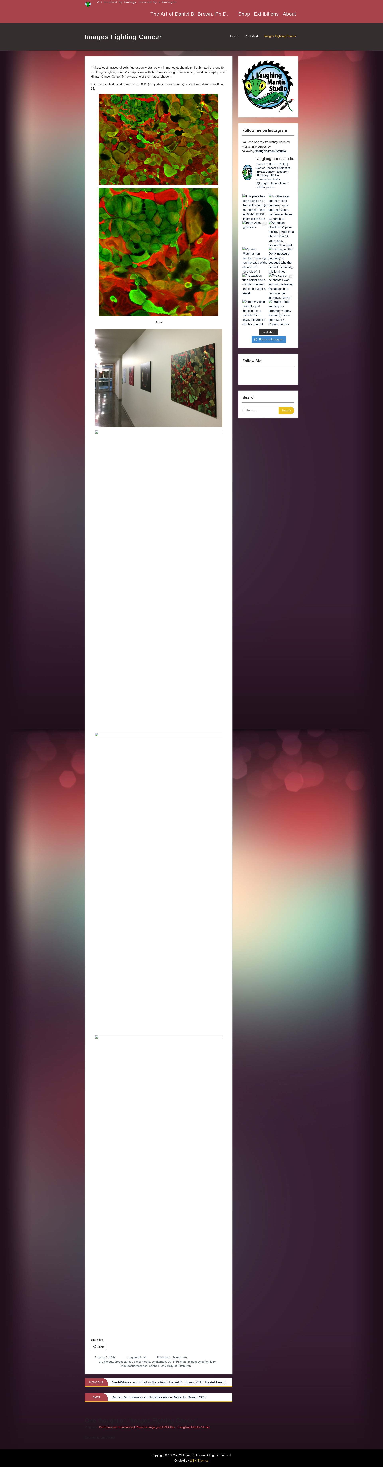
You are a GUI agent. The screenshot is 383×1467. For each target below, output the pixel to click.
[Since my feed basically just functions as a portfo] (255, 312)
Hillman (181, 1361)
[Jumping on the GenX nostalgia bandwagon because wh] (281, 260)
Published (163, 1357)
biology (108, 1361)
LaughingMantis (136, 1357)
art (100, 1361)
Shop (244, 14)
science (154, 1365)
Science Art (179, 1357)
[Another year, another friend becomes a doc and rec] (281, 207)
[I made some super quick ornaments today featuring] (281, 312)
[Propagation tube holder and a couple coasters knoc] (255, 286)
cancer (138, 1361)
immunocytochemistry (201, 1361)
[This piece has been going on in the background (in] (255, 207)
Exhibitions (266, 14)
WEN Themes (199, 1460)
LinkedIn (278, 375)
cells (147, 1361)
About (289, 14)
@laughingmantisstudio (270, 151)
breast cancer (123, 1361)
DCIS (171, 1361)
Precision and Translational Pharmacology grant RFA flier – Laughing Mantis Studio (154, 1427)
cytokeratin (159, 1361)
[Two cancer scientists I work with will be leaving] (281, 286)
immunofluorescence (134, 1365)
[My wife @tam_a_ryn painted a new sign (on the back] (255, 260)
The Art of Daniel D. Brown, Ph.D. (189, 14)
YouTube (258, 375)
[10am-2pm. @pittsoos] (255, 233)
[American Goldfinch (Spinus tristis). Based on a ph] (281, 233)
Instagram (247, 375)
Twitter (268, 375)
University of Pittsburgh (176, 1365)
